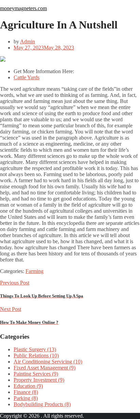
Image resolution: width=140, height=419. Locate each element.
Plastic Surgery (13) (35, 349)
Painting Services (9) (36, 374)
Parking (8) (26, 398)
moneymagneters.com (23, 8)
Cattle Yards (26, 77)
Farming (34, 271)
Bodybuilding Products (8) (42, 404)
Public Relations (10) (36, 355)
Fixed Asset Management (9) (44, 368)
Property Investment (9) (39, 380)
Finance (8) (26, 392)
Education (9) (28, 386)
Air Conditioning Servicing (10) (48, 361)
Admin (27, 41)
